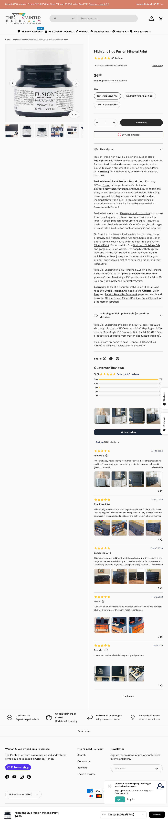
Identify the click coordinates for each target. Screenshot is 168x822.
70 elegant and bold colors (135, 213)
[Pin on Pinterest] (117, 358)
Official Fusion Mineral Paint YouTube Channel (131, 298)
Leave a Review (86, 774)
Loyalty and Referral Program (125, 281)
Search (81, 755)
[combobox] (94, 18)
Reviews (82, 767)
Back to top (84, 731)
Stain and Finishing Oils (146, 245)
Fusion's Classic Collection (24, 39)
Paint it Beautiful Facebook (121, 294)
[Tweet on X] (104, 358)
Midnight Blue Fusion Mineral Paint (53, 39)
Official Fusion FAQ (116, 290)
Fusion (106, 185)
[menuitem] (30, 31)
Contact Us (84, 761)
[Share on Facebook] (111, 358)
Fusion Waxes (118, 249)
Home (7, 39)
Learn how (100, 287)
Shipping (98, 80)
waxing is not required (147, 228)
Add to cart (141, 122)
